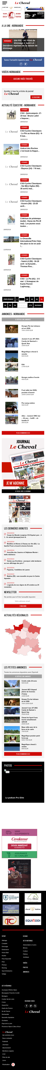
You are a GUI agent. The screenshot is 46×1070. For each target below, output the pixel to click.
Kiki (23, 364)
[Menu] (4, 3)
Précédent (9, 299)
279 (30, 305)
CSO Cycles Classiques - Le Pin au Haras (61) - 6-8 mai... (31, 133)
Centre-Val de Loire (8, 999)
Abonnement (6, 1048)
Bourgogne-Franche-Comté (10, 993)
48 (27, 299)
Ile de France (6, 1011)
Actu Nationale (28, 940)
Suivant (38, 305)
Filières (25, 954)
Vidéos (25, 963)
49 (32, 299)
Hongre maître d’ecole (30, 377)
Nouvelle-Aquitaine (8, 1017)
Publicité (5, 1041)
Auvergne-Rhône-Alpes (9, 990)
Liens (4, 1060)
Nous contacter (7, 1038)
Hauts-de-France (7, 1008)
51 (42, 299)
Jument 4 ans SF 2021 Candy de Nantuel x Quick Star (30, 341)
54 (15, 305)
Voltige (4, 974)
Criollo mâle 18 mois (29, 681)
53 (10, 305)
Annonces (26, 972)
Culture (25, 951)
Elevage (25, 936)
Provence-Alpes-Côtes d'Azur (11, 1026)
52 (5, 305)
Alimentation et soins (29, 945)
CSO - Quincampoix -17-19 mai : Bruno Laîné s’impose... (31, 115)
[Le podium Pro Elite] (23, 784)
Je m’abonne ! (36, 97)
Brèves (25, 948)
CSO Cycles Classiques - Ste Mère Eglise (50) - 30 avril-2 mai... (31, 186)
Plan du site (6, 1057)
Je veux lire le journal (23, 491)
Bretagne (5, 996)
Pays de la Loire (7, 1023)
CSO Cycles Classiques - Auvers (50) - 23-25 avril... (31, 203)
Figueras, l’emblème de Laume (18, 570)
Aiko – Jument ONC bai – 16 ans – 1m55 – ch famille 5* (31, 418)
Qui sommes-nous (8, 1035)
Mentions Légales (8, 1051)
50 (37, 299)
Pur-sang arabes (28, 403)
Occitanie (5, 1020)
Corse (4, 1002)
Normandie (5, 1014)
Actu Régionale (6, 985)
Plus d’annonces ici (23, 433)
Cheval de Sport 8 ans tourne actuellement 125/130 (30, 720)
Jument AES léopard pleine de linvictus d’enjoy (29, 692)
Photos (25, 967)
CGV (3, 1054)
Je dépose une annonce (23, 319)
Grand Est (5, 1005)
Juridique (26, 957)
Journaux (5, 1044)
